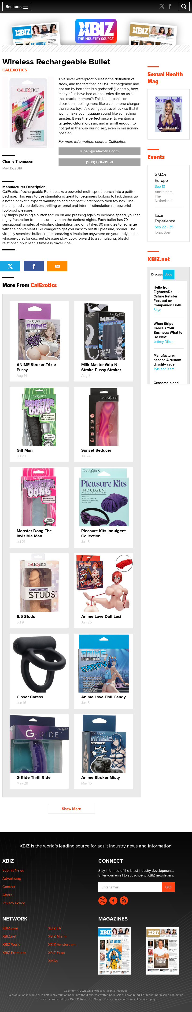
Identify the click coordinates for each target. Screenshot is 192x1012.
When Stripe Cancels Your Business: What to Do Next (168, 330)
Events (156, 156)
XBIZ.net (159, 259)
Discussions (156, 274)
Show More (71, 808)
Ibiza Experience (165, 218)
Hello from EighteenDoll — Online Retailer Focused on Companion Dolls (167, 296)
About (7, 895)
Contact (8, 886)
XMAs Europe (161, 177)
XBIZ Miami (57, 936)
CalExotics (14, 70)
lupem (99, 151)
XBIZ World (11, 944)
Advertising (11, 878)
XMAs (53, 961)
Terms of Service (137, 999)
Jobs (168, 274)
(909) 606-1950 (99, 162)
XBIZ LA (54, 928)
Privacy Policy (13, 903)
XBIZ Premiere (14, 952)
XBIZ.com (10, 928)
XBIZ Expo (56, 952)
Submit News (13, 870)
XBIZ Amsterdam (61, 944)
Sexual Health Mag (165, 78)
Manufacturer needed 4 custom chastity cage (167, 360)
